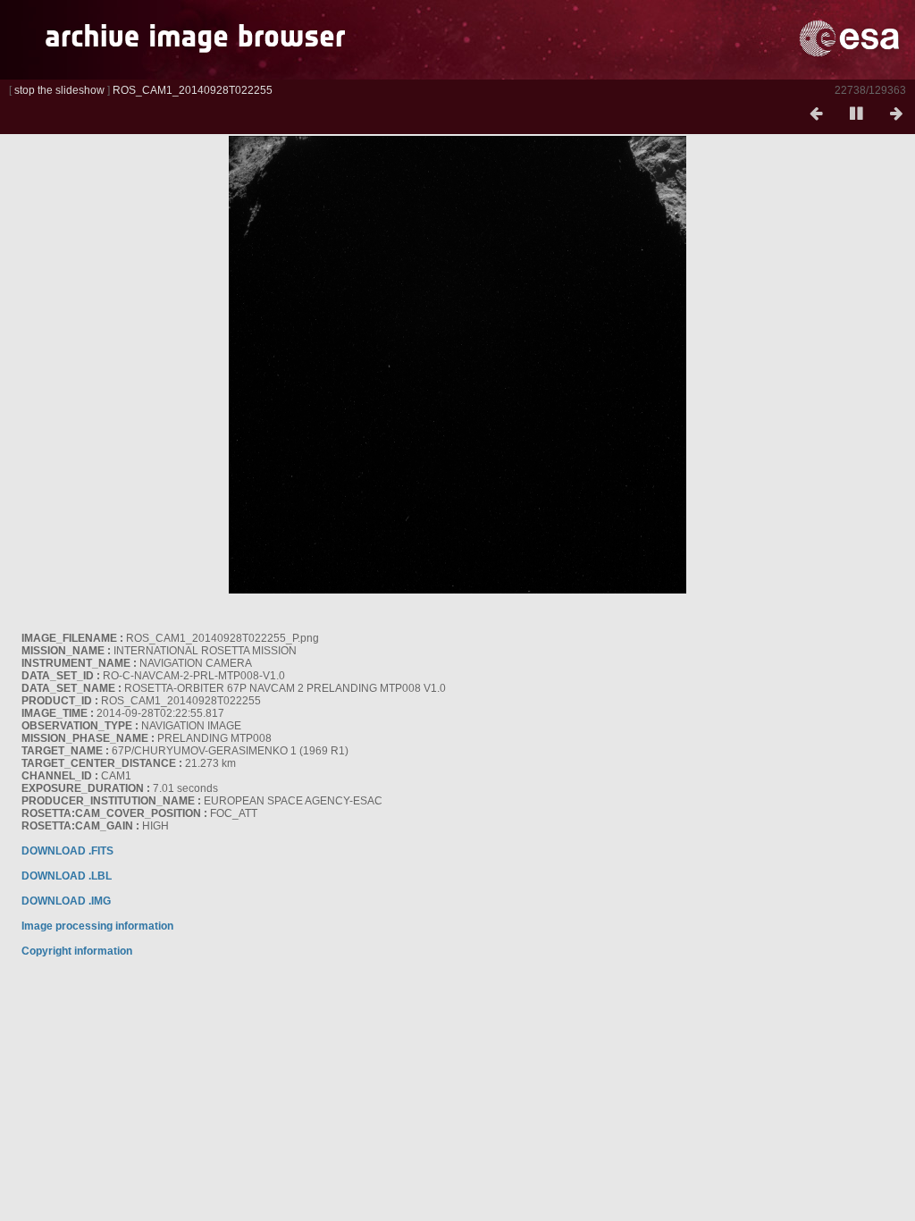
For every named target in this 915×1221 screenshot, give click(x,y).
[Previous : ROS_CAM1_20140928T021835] (816, 114)
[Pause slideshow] (856, 114)
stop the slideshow (59, 90)
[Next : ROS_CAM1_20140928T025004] (896, 114)
